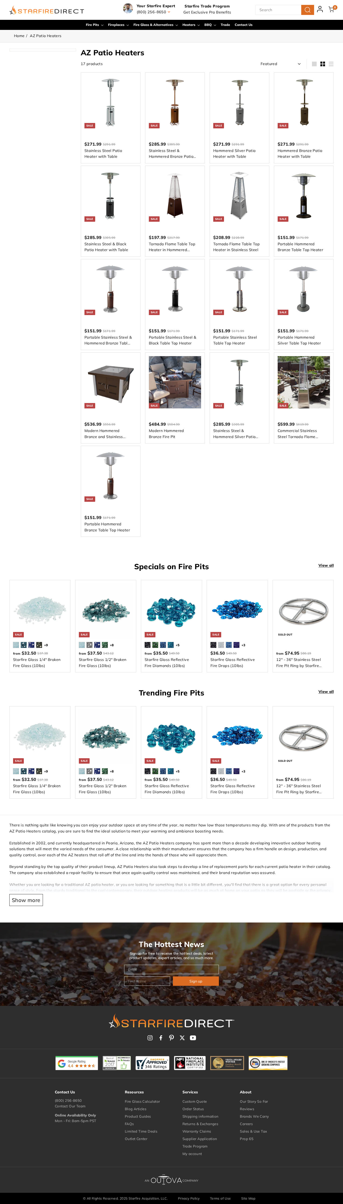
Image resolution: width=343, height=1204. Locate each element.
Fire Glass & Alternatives (153, 25)
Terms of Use (220, 1198)
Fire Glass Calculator (142, 1101)
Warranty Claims (196, 1131)
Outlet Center (136, 1139)
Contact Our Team (70, 1106)
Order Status (193, 1109)
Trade (225, 25)
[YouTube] (193, 1038)
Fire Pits (93, 25)
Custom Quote (194, 1101)
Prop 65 (246, 1139)
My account (192, 1153)
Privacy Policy (189, 1198)
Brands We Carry (254, 1116)
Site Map (248, 1198)
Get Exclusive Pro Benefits (207, 12)
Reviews (247, 1109)
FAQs (129, 1124)
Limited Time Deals (141, 1131)
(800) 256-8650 (68, 1100)
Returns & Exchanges (200, 1124)
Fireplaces (116, 25)
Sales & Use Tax (253, 1131)
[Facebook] (161, 1038)
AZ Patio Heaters (45, 35)
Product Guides (138, 1116)
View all (326, 565)
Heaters (189, 25)
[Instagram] (150, 1038)
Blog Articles (135, 1109)
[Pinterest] (171, 1038)
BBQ (208, 25)
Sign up (195, 981)
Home (19, 35)
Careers (246, 1124)
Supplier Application (199, 1139)
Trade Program (195, 1146)
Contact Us (243, 25)
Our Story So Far (254, 1101)
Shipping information (200, 1116)
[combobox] (285, 10)
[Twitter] (182, 1038)
